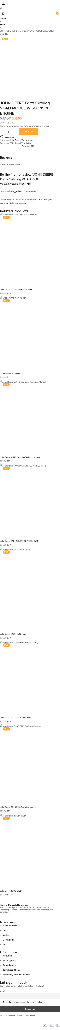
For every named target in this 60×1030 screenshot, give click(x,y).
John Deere (15, 140)
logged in (16, 191)
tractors (29, 140)
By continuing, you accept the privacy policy (22, 1002)
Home (3, 18)
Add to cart (28, 131)
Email (2, 991)
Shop (2, 24)
